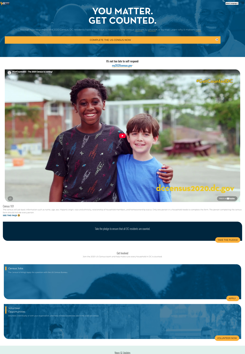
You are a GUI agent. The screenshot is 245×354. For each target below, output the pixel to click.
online (139, 29)
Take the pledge (228, 240)
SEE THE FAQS (11, 215)
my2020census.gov (122, 65)
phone (152, 29)
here (198, 29)
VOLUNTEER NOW (227, 338)
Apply (232, 298)
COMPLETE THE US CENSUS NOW (110, 40)
